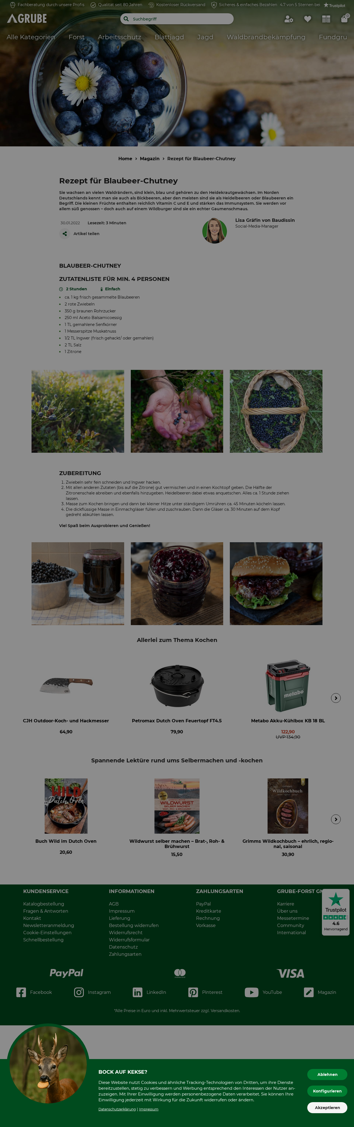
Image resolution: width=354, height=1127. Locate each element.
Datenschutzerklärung (117, 1109)
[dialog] (177, 563)
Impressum (148, 1109)
